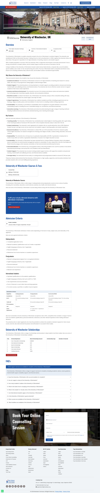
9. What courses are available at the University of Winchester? (23, 399)
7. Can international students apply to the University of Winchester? (24, 393)
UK (29, 453)
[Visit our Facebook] (10, 486)
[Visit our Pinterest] (21, 486)
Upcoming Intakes (10, 453)
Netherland (30, 470)
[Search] (68, 3)
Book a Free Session (14, 207)
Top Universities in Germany (79, 461)
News (7, 455)
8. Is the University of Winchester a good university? (20, 396)
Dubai (59, 472)
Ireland (29, 462)
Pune (44, 457)
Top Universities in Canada (79, 451)
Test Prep (56, 3)
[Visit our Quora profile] (24, 486)
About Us (26, 3)
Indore (44, 466)
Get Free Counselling (83, 61)
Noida (44, 455)
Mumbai (60, 455)
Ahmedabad (61, 461)
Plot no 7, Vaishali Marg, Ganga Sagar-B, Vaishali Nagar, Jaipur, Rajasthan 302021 (54, 482)
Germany (30, 461)
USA (29, 451)
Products (45, 3)
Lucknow (45, 459)
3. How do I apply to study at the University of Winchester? (22, 380)
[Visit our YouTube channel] (13, 486)
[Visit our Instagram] (7, 486)
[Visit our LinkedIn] (15, 486)
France (30, 464)
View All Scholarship (11, 355)
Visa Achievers (9, 466)
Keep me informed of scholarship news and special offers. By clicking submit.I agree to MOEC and (65, 436)
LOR (7, 461)
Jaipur (44, 451)
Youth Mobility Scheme (11, 464)
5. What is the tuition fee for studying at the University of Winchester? (25, 386)
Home (7, 10)
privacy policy (49, 436)
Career (7, 462)
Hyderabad (45, 461)
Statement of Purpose (11, 459)
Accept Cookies (64, 491)
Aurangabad (46, 464)
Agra (44, 462)
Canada (30, 455)
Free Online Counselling (11, 457)
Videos (39, 3)
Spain (29, 472)
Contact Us (63, 3)
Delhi (44, 453)
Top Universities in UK (78, 455)
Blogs (51, 3)
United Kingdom (15, 10)
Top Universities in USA (78, 453)
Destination (33, 3)
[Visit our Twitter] (18, 486)
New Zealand (31, 459)
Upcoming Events (10, 451)
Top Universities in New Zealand (80, 459)
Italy (29, 466)
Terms (81, 435)
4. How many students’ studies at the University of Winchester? (23, 383)
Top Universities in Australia (79, 457)
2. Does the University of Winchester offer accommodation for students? (26, 377)
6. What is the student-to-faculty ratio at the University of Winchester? (25, 390)
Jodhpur (60, 474)
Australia (30, 457)
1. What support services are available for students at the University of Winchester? (28, 367)
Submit (49, 440)
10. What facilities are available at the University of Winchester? (23, 402)
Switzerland (31, 468)
